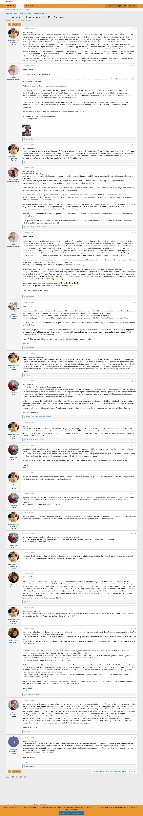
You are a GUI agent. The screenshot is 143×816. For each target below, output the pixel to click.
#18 (135, 628)
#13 (135, 512)
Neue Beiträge (10, 9)
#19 (135, 700)
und (34, 439)
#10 (135, 445)
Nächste (15, 24)
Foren (20, 6)
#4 (135, 168)
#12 (135, 494)
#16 (135, 573)
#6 (135, 302)
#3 (135, 145)
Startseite (10, 6)
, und (37, 227)
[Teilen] (132, 29)
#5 (135, 233)
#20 (135, 737)
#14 (135, 533)
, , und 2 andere (38, 417)
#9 (135, 422)
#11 (135, 473)
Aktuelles (29, 6)
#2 (135, 66)
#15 (135, 552)
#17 (135, 607)
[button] (34, 6)
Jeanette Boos (12, 20)
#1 (135, 29)
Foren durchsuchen (23, 9)
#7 (135, 353)
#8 (135, 381)
